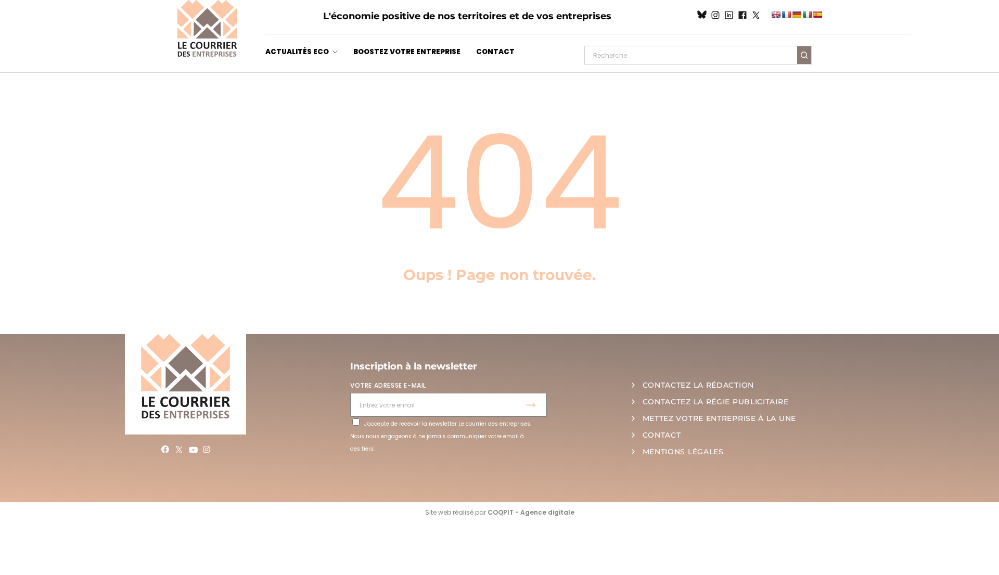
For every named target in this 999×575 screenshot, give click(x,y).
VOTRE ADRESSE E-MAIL (388, 385)
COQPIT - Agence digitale (531, 512)
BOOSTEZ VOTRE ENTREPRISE (406, 52)
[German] (796, 14)
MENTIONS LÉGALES (683, 451)
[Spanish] (817, 14)
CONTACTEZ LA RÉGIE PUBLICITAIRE (716, 401)
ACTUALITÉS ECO (297, 52)
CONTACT (495, 52)
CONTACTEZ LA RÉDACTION (698, 385)
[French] (786, 14)
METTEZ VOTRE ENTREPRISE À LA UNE (719, 418)
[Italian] (807, 14)
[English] (775, 14)
